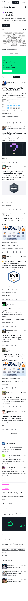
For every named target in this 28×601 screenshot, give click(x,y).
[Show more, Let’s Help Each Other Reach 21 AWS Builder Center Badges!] (19, 345)
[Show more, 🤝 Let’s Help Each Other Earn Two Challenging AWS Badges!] (20, 299)
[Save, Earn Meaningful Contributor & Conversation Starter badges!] (17, 209)
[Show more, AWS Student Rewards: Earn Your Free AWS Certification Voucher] (20, 252)
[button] (9, 2)
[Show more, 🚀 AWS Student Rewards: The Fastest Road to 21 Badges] (20, 123)
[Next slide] (25, 29)
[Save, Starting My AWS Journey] (17, 406)
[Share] (13, 123)
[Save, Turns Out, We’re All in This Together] (15, 326)
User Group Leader (17, 567)
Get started (7, 71)
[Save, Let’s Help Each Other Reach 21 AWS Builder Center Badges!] (15, 345)
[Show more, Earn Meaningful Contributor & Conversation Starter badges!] (20, 209)
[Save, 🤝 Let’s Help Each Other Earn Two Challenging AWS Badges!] (16, 299)
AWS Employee (10, 128)
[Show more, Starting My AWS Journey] (20, 407)
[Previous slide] (21, 29)
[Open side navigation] (26, 7)
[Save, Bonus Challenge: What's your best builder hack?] (17, 162)
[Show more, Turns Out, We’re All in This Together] (19, 326)
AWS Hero (10, 567)
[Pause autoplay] (23, 29)
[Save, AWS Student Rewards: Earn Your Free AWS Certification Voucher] (17, 252)
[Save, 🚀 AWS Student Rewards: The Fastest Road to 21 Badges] (17, 123)
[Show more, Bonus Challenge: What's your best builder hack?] (20, 162)
